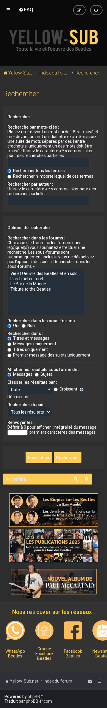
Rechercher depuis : (27, 404)
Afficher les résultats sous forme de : (43, 369)
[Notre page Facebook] (73, 630)
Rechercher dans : (25, 333)
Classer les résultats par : (32, 382)
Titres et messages (30, 338)
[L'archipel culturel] (46, 279)
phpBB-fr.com (39, 701)
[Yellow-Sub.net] (53, 40)
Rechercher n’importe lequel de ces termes (52, 176)
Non (30, 325)
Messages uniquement (34, 343)
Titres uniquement (30, 349)
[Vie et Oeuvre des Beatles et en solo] (46, 273)
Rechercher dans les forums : (36, 238)
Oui (15, 325)
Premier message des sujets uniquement (51, 355)
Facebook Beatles (73, 653)
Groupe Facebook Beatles (44, 654)
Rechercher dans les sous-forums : (42, 320)
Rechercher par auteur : (30, 184)
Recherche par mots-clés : (33, 127)
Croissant (68, 389)
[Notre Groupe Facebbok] (44, 630)
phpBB (34, 696)
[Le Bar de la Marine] (46, 284)
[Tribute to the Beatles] (46, 289)
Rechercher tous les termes (38, 170)
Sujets (46, 374)
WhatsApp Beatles (15, 653)
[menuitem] (26, 9)
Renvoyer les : (21, 422)
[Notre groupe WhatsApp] (15, 630)
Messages (22, 374)
